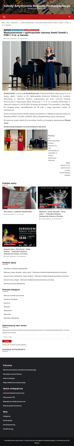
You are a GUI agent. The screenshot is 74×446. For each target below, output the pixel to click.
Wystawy (42, 206)
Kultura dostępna (9, 378)
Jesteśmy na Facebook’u (13, 349)
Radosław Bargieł (9, 214)
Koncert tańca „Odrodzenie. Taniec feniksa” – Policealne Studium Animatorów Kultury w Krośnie (17, 251)
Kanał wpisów (7, 420)
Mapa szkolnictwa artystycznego (14, 382)
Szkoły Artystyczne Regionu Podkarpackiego (37, 6)
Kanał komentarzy (9, 424)
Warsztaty (7, 314)
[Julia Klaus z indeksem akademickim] (19, 198)
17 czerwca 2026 (20, 214)
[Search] (69, 16)
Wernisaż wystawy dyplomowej (14, 283)
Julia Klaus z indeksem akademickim (18, 212)
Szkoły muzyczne (34, 30)
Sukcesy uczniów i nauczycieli (14, 295)
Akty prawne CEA (9, 397)
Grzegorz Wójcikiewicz (11, 38)
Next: (65, 169)
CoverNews (59, 440)
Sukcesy (26, 30)
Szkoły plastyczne (14, 206)
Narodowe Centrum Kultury (12, 374)
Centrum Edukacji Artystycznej (13, 393)
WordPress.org (8, 429)
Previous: (54, 148)
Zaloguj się (6, 416)
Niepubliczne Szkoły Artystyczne (14, 401)
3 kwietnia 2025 (24, 38)
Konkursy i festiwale (17, 30)
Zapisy (7, 341)
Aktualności (7, 30)
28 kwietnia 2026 (58, 218)
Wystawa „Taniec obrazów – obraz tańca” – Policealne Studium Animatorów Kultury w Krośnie (52, 214)
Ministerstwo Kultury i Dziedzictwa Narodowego (19, 370)
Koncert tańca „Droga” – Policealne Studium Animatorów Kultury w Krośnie (29, 280)
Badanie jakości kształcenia (12, 406)
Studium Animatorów (53, 204)
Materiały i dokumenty (11, 318)
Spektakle (20, 242)
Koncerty (14, 242)
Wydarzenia (63, 204)
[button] (4, 16)
